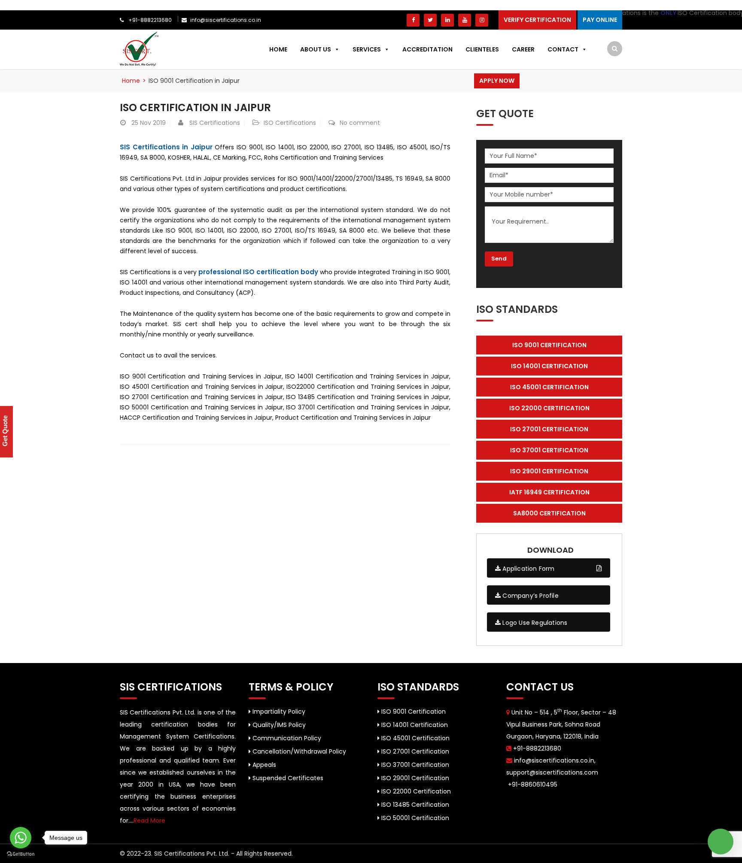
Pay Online (600, 19)
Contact (562, 49)
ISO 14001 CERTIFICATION (549, 366)
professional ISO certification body (258, 271)
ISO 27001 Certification (414, 751)
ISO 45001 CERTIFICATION (549, 387)
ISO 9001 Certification (413, 711)
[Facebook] (413, 20)
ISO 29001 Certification (414, 778)
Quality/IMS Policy (278, 725)
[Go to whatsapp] (20, 837)
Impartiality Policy (278, 711)
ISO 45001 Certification (415, 738)
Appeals (263, 764)
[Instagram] (481, 20)
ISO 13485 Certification (414, 804)
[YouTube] (464, 20)
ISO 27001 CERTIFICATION (549, 429)
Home (278, 49)
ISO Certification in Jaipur (195, 107)
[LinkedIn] (447, 20)
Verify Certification (537, 19)
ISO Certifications (290, 122)
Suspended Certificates (287, 778)
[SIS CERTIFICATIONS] (139, 48)
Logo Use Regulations (534, 622)
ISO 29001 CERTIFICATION (549, 471)
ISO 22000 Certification (415, 791)
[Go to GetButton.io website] (20, 854)
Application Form (527, 568)
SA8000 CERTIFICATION (549, 513)
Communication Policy (286, 738)
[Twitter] (430, 20)
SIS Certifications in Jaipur (166, 146)
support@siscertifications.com (552, 772)
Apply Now (496, 80)
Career (523, 49)
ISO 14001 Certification (414, 725)
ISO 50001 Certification (414, 818)
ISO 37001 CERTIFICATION (549, 450)
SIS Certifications (214, 122)
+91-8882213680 (149, 20)
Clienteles (482, 49)
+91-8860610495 (531, 784)
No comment (360, 122)
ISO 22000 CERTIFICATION (549, 408)
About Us (315, 49)
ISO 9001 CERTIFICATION (549, 345)
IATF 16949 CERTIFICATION (549, 492)
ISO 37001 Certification (414, 764)
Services (367, 49)
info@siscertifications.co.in (225, 20)
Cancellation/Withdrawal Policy (298, 751)
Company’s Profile (530, 595)
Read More (149, 820)
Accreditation (427, 49)
